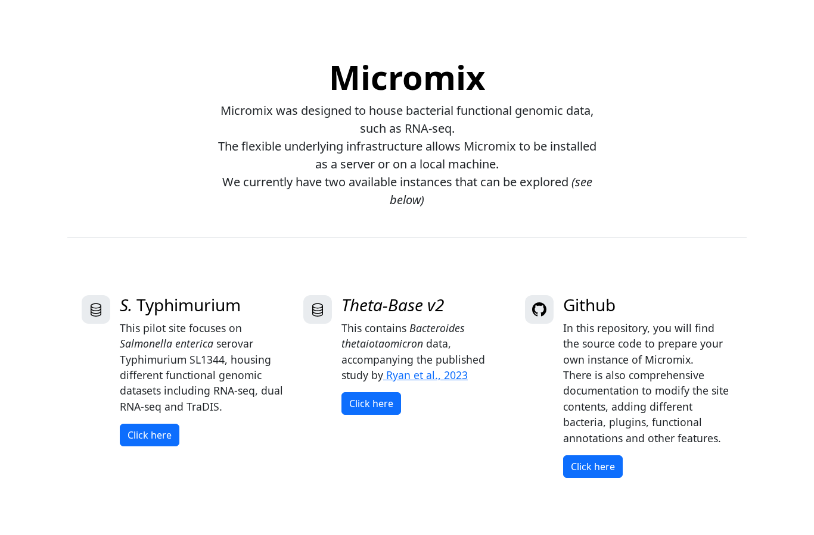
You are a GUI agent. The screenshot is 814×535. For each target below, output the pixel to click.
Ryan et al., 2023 (425, 375)
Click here (150, 435)
